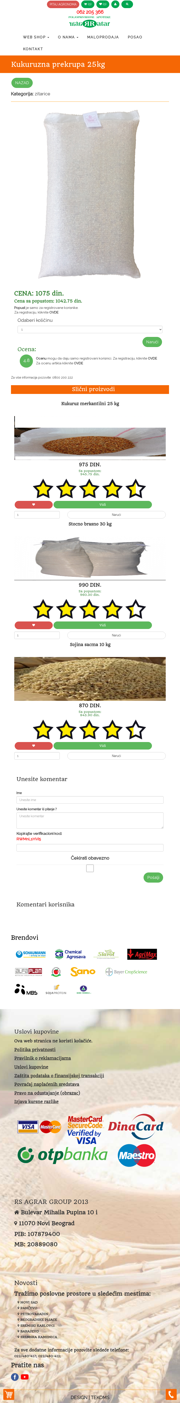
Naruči (152, 342)
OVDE (54, 312)
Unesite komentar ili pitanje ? (36, 809)
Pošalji (153, 877)
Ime (19, 793)
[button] (115, 4)
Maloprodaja (103, 37)
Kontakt (33, 49)
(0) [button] (89, 4)
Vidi (102, 505)
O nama (67, 37)
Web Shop (35, 37)
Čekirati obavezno (90, 858)
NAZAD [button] (22, 82)
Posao (135, 37)
